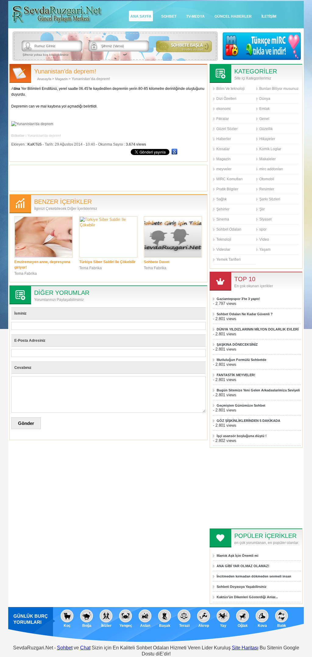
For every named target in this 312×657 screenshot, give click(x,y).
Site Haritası (245, 647)
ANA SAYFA (140, 16)
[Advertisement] (108, 177)
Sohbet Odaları (228, 229)
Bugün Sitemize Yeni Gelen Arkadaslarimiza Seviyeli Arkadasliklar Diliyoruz (258, 390)
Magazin (61, 79)
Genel (264, 119)
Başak (164, 625)
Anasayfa (44, 79)
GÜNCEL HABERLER (233, 16)
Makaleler (267, 159)
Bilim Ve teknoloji (230, 89)
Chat (85, 647)
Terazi (184, 625)
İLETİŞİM (268, 16)
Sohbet (65, 647)
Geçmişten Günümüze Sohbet (241, 405)
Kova (262, 625)
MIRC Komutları (229, 179)
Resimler (266, 189)
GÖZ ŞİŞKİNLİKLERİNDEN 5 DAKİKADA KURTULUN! (248, 421)
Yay (223, 625)
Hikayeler (267, 139)
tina (17, 89)
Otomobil (266, 179)
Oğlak (243, 625)
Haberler (223, 139)
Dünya (264, 99)
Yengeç (125, 625)
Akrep (203, 625)
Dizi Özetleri (226, 99)
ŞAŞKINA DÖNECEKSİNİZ (237, 344)
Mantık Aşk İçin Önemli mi (237, 555)
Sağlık (221, 199)
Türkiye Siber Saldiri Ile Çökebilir (107, 262)
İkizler (106, 625)
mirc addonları (271, 169)
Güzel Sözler (227, 129)
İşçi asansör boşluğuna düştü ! (242, 436)
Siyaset (265, 219)
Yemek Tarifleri (228, 259)
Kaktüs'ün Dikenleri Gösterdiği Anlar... (247, 597)
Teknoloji (223, 239)
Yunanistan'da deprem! (44, 135)
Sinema (222, 219)
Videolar (223, 249)
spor (263, 229)
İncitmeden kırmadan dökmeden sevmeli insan (254, 576)
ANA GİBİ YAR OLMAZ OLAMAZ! (243, 566)
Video (264, 239)
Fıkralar (222, 119)
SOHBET (168, 16)
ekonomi (223, 109)
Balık (281, 625)
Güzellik (266, 129)
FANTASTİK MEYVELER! (236, 375)
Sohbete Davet (156, 262)
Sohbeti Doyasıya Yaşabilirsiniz (242, 586)
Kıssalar (223, 149)
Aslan (145, 625)
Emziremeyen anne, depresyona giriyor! (42, 265)
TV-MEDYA (195, 16)
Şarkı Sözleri (269, 199)
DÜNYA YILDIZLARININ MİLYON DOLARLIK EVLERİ (258, 329)
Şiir (262, 209)
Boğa (86, 625)
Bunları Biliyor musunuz (279, 89)
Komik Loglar (270, 149)
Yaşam (265, 249)
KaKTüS (34, 144)
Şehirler (222, 209)
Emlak (264, 109)
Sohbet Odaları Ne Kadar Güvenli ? (245, 314)
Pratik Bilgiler (227, 189)
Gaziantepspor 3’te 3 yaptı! (238, 299)
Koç (67, 625)
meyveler (224, 169)
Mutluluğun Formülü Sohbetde (241, 360)
